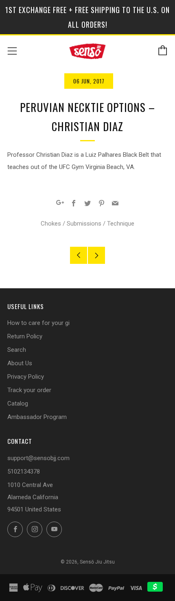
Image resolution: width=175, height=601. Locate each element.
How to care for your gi (38, 323)
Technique (120, 223)
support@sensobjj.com (38, 458)
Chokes (51, 223)
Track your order (29, 390)
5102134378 (23, 471)
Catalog (17, 403)
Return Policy (24, 336)
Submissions (84, 223)
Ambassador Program (37, 417)
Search (16, 349)
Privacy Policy (25, 376)
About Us (19, 363)
